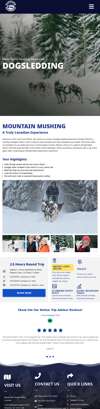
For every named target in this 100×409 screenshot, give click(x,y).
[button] (91, 6)
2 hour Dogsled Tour (50, 315)
